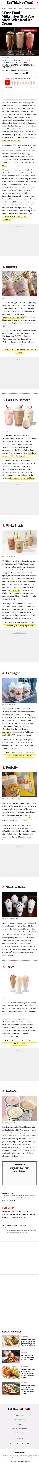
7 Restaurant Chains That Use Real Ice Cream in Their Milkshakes (18, 216)
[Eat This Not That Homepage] (20, 2)
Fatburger (6, 732)
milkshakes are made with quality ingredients (19, 454)
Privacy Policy (20, 1420)
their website (15, 590)
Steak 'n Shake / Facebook (10, 918)
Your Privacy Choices (21, 1461)
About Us (19, 1415)
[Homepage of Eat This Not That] (19, 1409)
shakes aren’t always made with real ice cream (18, 138)
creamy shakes (26, 817)
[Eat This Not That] (19, 1164)
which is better (8, 1138)
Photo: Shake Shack (8, 556)
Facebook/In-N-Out (8, 1122)
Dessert (6, 1211)
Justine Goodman (19, 73)
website (32, 937)
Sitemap (19, 1424)
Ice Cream (16, 1214)
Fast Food (17, 1211)
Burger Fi (5, 298)
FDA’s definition (8, 162)
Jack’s (21, 1005)
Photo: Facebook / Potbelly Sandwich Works (16, 799)
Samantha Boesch (11, 70)
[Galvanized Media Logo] (19, 1452)
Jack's (4, 998)
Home (4, 8)
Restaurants (12, 8)
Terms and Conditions (19, 1428)
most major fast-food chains (20, 131)
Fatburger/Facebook (8, 704)
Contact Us (19, 1432)
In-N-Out (5, 1132)
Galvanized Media (17, 1455)
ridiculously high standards (13, 317)
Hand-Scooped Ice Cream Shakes (22, 478)
